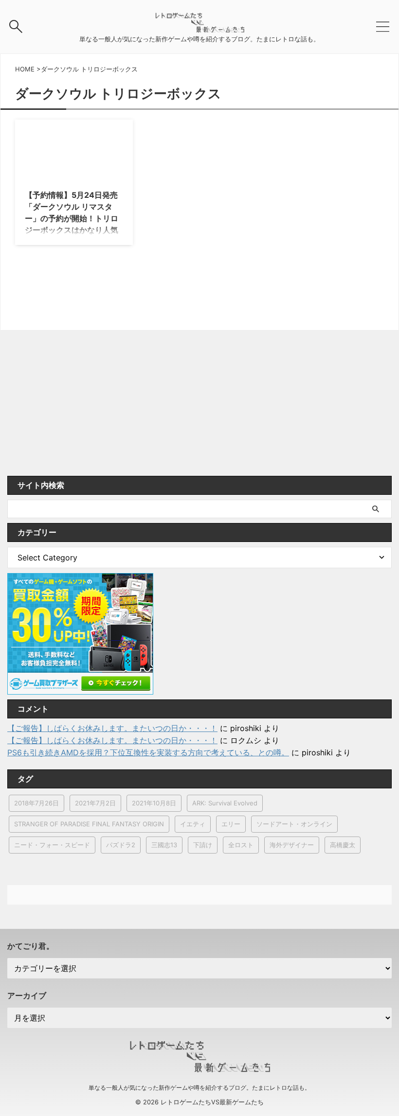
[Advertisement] (199, 403)
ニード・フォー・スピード (52, 845)
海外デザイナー (292, 845)
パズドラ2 (120, 845)
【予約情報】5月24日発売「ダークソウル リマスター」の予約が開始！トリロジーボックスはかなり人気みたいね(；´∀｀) (71, 218)
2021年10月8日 (154, 803)
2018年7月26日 (36, 803)
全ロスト (241, 845)
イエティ (192, 824)
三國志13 (164, 845)
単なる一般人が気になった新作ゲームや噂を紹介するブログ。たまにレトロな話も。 (199, 1087)
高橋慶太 (342, 845)
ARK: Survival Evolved (224, 803)
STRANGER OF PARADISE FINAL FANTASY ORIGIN (89, 824)
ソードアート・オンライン (294, 824)
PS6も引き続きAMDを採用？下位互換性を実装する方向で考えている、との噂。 (148, 752)
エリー (230, 824)
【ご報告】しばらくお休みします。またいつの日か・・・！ (112, 728)
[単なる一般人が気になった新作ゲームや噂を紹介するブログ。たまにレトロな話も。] (199, 28)
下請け (202, 845)
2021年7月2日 (95, 803)
